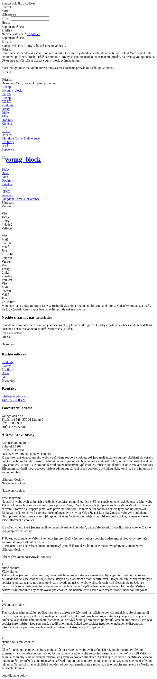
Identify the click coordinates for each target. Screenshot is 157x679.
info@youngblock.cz (15, 396)
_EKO (6, 131)
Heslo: (6, 22)
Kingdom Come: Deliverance (21, 138)
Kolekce (7, 123)
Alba (5, 116)
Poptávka (8, 149)
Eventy (6, 366)
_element (7, 134)
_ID (4, 127)
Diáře (5, 112)
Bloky (6, 109)
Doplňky (7, 120)
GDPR (6, 377)
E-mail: (6, 18)
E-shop (6, 87)
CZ (4, 94)
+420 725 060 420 (14, 400)
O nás (5, 145)
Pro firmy (8, 142)
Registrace (33, 34)
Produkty (7, 105)
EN (9, 94)
